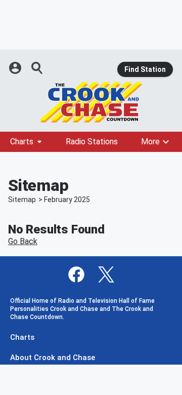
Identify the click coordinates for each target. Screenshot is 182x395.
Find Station (145, 69)
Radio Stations (92, 141)
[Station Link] (91, 102)
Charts (21, 141)
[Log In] (16, 68)
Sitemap (22, 199)
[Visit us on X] (106, 274)
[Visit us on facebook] (76, 274)
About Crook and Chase (52, 357)
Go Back (22, 241)
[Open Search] (37, 68)
